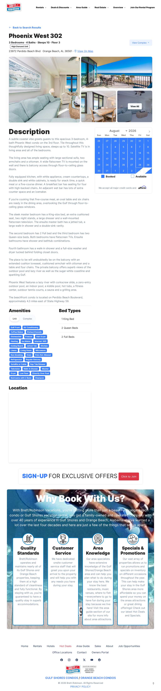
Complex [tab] (27, 318)
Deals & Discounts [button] (60, 7)
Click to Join (128, 476)
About (109, 646)
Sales (98, 646)
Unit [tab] (15, 318)
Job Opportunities (129, 646)
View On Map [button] (85, 51)
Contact (82, 652)
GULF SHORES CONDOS (61, 678)
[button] (44, 89)
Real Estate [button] (100, 7)
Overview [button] (118, 7)
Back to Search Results (26, 27)
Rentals (37, 646)
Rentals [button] (40, 7)
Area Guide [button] (81, 7)
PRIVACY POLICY (80, 686)
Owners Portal (100, 652)
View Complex (139, 42)
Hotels (51, 646)
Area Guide (83, 646)
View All (134, 106)
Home (24, 646)
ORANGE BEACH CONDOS (98, 678)
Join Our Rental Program (142, 7)
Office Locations (62, 652)
